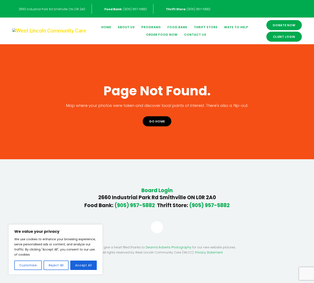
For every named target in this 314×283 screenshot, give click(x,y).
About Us (126, 27)
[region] (56, 249)
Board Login (157, 190)
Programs (151, 27)
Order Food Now (162, 34)
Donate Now (284, 25)
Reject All (56, 265)
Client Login (284, 37)
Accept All (83, 265)
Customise (28, 265)
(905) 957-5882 (125, 9)
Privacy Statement (209, 252)
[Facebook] (157, 227)
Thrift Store (205, 27)
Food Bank (177, 27)
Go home (157, 121)
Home (106, 27)
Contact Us (195, 34)
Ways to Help (236, 27)
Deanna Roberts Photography (168, 247)
